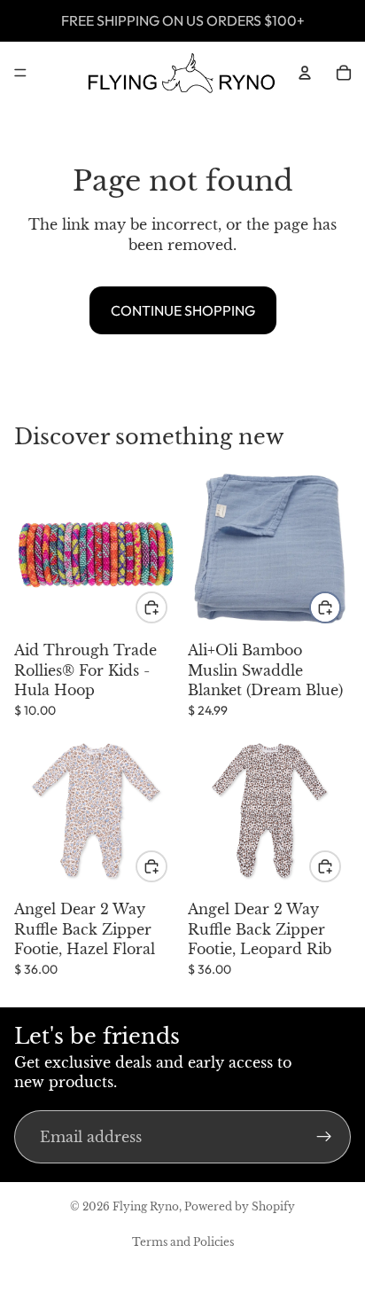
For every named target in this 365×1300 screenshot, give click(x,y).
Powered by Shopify (239, 1206)
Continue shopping (183, 310)
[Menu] (20, 72)
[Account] (304, 72)
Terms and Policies (183, 1242)
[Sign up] (324, 1136)
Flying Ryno (146, 1206)
